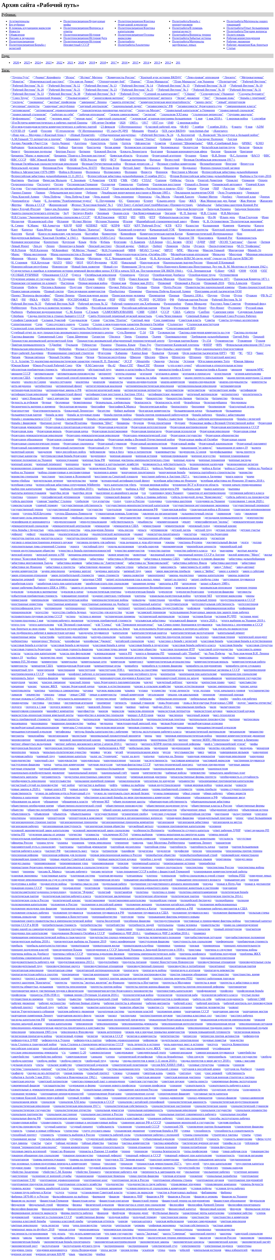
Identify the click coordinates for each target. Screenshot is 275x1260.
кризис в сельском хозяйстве (153, 686)
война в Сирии (234, 468)
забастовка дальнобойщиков (247, 558)
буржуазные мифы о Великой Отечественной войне (142, 439)
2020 (81, 62)
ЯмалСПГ (143, 365)
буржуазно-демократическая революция (36, 435)
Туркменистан (224, 340)
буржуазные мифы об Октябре (198, 439)
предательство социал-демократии (112, 937)
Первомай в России (187, 283)
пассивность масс (76, 850)
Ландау (252, 242)
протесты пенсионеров (72, 986)
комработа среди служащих (243, 665)
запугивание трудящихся (239, 579)
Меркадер (219, 254)
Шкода (163, 357)
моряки (95, 752)
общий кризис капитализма (120, 809)
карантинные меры (23, 637)
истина (70, 616)
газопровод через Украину (167, 492)
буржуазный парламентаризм (30, 447)
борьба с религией (249, 418)
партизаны (67, 846)
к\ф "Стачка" (104, 624)
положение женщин (139, 904)
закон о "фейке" (205, 571)
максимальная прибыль (191, 706)
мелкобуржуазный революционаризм (35, 727)
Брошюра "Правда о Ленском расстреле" (80, 155)
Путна (238, 295)
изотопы (140, 595)
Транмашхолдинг (176, 336)
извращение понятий (75, 595)
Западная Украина (219, 209)
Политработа (126, 41)
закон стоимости (108, 575)
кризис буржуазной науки (78, 686)
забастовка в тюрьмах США (162, 558)
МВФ (132, 250)
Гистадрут (43, 184)
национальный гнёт (114, 772)
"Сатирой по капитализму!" (162, 93)
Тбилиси (114, 336)
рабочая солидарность (230, 999)
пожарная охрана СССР (26, 887)
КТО (179, 225)
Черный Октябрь (60, 357)
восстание (48, 476)
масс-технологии (224, 715)
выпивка (234, 488)
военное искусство (204, 455)
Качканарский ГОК (162, 229)
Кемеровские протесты (193, 229)
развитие (77, 1007)
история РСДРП (226, 616)
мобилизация (86, 748)
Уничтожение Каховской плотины (177, 344)
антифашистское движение (166, 394)
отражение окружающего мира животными (187, 838)
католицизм (143, 637)
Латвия (265, 242)
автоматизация (44, 373)
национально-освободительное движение (38, 772)
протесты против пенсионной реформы (199, 986)
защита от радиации (84, 587)
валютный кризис (22, 451)
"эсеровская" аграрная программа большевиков (161, 118)
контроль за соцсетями (143, 669)
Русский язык (254, 307)
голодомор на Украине (210, 501)
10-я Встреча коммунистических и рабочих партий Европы (49, 122)
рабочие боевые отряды (85, 1003)
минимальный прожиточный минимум (116, 735)
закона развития (133, 575)
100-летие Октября (103, 122)
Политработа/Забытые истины (191, 38)
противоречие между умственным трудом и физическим (47, 990)
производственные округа (63, 966)
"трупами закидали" (240, 114)
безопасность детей (167, 402)
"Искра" (70, 77)
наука (47, 764)
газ (144, 492)
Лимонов (172, 246)
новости (241, 785)
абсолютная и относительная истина (219, 365)
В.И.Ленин (219, 155)
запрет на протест (175, 579)
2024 (38, 62)
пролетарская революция (27, 970)
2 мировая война (188, 122)
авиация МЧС (255, 369)
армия (77, 398)
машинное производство (67, 723)
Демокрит (252, 192)
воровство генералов (24, 476)
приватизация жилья (106, 945)
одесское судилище (164, 813)
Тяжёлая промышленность (28, 344)
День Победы (52, 196)
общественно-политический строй (80, 805)
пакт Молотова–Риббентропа (166, 842)
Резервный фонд (255, 303)
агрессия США (20, 377)
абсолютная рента (73, 369)
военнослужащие (67, 460)
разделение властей (140, 1011)
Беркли (258, 147)
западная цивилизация (64, 579)
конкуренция (45, 669)
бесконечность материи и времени (33, 406)
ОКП (232, 270)
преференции (224, 941)
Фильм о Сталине (87, 348)
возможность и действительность (164, 464)
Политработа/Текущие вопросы (247, 31)
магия (118, 706)
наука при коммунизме (69, 764)
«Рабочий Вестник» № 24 (156, 135)
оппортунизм (56, 818)
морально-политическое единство (64, 752)
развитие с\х (156, 1007)
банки (138, 398)
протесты (61, 982)
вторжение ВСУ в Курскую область (196, 484)
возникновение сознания (27, 468)
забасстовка (78, 558)
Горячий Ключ (255, 184)
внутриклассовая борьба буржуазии (64, 455)
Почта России (172, 287)
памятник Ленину (200, 842)
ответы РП (18, 834)
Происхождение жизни (93, 295)
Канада (259, 225)
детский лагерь (181, 530)
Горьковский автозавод (227, 184)
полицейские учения (163, 900)
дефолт (31, 534)
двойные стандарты (84, 517)
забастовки (249, 562)
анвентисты (259, 381)
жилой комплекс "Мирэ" (244, 554)
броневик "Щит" (102, 423)
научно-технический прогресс (174, 764)
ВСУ (113, 159)
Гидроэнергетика (22, 184)
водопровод (98, 455)
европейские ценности (201, 546)
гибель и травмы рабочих (151, 497)
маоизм (103, 711)
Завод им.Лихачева (57, 209)
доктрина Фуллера (190, 542)
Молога (32, 258)
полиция (243, 900)
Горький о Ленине (196, 184)
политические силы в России (30, 900)
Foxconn (46, 130)
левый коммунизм (132, 694)
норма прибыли (206, 789)
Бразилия (230, 151)
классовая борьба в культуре (29, 645)
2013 (157, 62)
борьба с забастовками (230, 414)
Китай (30, 233)
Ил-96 (212, 217)
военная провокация (174, 455)
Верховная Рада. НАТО (82, 167)
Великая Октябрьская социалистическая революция (44, 163)
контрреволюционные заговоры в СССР (214, 669)
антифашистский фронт (67, 394)
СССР (165, 311)
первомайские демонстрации (240, 855)
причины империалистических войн (152, 953)
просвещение (70, 974)
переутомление (142, 867)
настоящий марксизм (216, 760)
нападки (149, 756)
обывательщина (81, 813)
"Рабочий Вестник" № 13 (100, 85)
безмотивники (83, 402)
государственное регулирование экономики (201, 505)
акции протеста (171, 377)
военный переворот (49, 464)
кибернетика (19, 641)
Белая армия (112, 147)
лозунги (16, 706)
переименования (103, 863)
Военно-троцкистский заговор (220, 167)
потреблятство (115, 925)
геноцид (32, 497)
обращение (51, 801)
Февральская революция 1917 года (248, 344)
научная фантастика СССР (134, 764)
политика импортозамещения (198, 892)
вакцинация (169, 447)
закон (148, 571)
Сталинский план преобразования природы (39, 328)
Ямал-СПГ (126, 365)
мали (213, 706)
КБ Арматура (51, 225)
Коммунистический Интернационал (210, 233)
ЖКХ (192, 200)
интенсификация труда (26, 608)
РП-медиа (99, 299)
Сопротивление (21, 324)
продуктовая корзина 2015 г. (76, 962)
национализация (138, 768)
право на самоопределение (241, 925)
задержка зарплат (80, 571)
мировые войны (115, 739)
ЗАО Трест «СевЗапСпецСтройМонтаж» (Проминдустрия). (155, 204)
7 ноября (198, 126)
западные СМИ (92, 579)
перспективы (194, 867)
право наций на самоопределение (32, 929)
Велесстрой (172, 159)
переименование (45, 863)
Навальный (129, 262)
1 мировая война (237, 118)
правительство (210, 925)
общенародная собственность (168, 801)
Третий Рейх (241, 336)
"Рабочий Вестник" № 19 (246, 85)
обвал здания (191, 793)
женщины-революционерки (86, 554)
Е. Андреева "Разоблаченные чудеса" (68, 200)
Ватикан (155, 159)
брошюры (123, 423)
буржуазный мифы (183, 443)
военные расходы (240, 460)
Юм (78, 365)
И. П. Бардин (188, 213)
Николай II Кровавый (220, 262)
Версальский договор (25, 167)
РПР (112, 299)
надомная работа (22, 756)
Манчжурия (236, 250)
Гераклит (232, 180)
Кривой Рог (225, 237)
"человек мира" (61, 118)
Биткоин (85, 151)
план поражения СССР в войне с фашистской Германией (153, 871)
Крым (82, 242)
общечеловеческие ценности (80, 809)
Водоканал (190, 167)
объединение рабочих (224, 809)
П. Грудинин (67, 279)
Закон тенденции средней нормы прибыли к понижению (135, 209)
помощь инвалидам (23, 916)
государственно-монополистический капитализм (137, 505)
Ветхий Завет (131, 167)
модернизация (181, 748)
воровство (246, 472)
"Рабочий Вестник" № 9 (99, 93)
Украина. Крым (125, 344)
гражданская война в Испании (210, 509)
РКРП (46, 299)
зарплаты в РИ (168, 583)
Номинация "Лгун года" (137, 266)
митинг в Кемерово (246, 739)
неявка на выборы (133, 785)
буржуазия (265, 423)
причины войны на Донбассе (30, 953)
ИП (133, 217)
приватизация (80, 945)
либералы (145, 698)
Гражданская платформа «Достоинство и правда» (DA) (148, 188)
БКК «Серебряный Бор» (222, 143)
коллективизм (102, 657)
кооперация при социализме (239, 674)
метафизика (63, 731)
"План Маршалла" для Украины (193, 81)
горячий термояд (47, 505)
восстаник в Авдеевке (208, 476)
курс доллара (202, 690)
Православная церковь (25, 291)
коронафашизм (212, 678)
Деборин (91, 192)
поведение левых (260, 875)
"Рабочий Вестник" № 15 (173, 85)
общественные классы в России (212, 805)
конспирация (66, 669)
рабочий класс (183, 1003)
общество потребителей (43, 809)
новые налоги (79, 789)
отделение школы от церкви (47, 834)
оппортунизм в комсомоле (86, 818)
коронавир (69, 678)
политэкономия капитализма (127, 900)
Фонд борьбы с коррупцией (173, 348)
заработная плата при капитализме (59, 583)
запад (42, 579)
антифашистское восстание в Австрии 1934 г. (115, 394)
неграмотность (51, 776)
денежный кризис (225, 525)
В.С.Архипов (239, 155)
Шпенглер (178, 357)
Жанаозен (266, 200)
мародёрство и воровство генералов (101, 715)
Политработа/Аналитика (133, 44)
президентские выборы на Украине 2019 (80, 941)
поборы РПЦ (237, 875)
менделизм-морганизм (110, 727)
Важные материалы (133, 159)
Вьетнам (33, 180)
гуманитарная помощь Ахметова (117, 513)
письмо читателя (102, 871)
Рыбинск (17, 311)
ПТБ (122, 279)
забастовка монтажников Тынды (32, 562)
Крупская (68, 242)
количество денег (52, 657)
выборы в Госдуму (110, 488)
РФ (172, 299)
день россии (126, 530)
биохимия (198, 406)
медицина (106, 723)
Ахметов (160, 143)
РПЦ (122, 299)
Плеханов (17, 287)
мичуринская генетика (59, 748)
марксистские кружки (208, 711)
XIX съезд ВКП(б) (173, 130)
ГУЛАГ (147, 180)
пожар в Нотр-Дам (229, 883)
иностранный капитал (147, 604)
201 (178, 62)
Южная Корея (20, 365)
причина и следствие (218, 949)
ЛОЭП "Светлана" (231, 242)
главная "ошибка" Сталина (54, 501)
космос (33, 682)
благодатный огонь (242, 406)
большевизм (214, 410)
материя (234, 719)
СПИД (153, 311)
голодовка (155, 501)
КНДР (68, 225)
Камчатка (244, 225)
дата (238, 513)
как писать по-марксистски (230, 628)
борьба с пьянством (170, 418)
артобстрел (92, 398)
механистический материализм (205, 731)
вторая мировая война (154, 484)
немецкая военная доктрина (149, 776)
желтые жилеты (247, 550)
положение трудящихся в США (148, 912)
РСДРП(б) (159, 299)
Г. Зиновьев (78, 180)
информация (247, 608)
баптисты (202, 398)
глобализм (82, 501)
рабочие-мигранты (158, 1003)
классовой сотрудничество (216, 649)
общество (17, 809)
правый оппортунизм (228, 929)
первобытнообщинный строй (198, 855)
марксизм (118, 711)
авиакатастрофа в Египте (175, 369)
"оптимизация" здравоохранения (56, 110)
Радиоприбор (172, 303)
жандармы (226, 550)
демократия (102, 525)
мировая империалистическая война (188, 735)
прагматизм (253, 929)
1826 (123, 122)
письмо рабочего (76, 871)
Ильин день (227, 217)
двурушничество (130, 517)
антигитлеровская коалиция (104, 386)
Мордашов (64, 258)
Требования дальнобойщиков (210, 336)
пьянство (75, 999)
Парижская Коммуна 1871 (213, 279)
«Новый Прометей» (82, 135)
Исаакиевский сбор (40, 221)
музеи (107, 752)
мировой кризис (45, 739)
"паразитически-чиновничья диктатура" (107, 110)
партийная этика (155, 846)
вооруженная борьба (172, 472)
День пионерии (124, 196)
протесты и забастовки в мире (239, 982)
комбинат (228, 657)
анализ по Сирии (35, 381)
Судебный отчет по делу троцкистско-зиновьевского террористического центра (62, 332)
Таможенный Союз (50, 336)
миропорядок (138, 739)
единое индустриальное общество (33, 550)
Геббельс (176, 180)
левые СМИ (77, 694)
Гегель (190, 180)
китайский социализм (130, 641)
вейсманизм (97, 451)
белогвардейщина (215, 402)
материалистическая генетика (166, 719)
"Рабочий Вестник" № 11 (27, 85)
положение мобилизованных (218, 904)
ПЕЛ (102, 279)
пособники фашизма (137, 920)
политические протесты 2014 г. (223, 896)
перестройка (121, 867)
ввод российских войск (71, 451)
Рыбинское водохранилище (44, 311)
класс (151, 641)
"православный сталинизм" (29, 114)
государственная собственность (82, 505)
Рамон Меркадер (196, 303)
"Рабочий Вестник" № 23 (100, 89)
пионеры (28, 871)
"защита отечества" (123, 102)
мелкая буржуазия (172, 723)
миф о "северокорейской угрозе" (225, 743)
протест (16, 978)
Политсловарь (236, 34)
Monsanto (138, 130)
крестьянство (248, 682)
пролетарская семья (60, 970)
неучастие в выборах (92, 785)
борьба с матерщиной (69, 418)
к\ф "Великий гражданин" (75, 624)
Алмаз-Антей (183, 139)
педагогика (146, 850)
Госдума (16, 188)
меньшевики (185, 727)
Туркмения (245, 340)
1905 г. (134, 122)
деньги (142, 530)
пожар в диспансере (258, 883)
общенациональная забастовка (210, 801)
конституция (87, 669)
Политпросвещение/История (81, 34)
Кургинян (120, 242)
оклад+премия (242, 813)
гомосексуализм (21, 505)
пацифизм (128, 850)
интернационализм (102, 608)
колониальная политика (166, 657)
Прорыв (174, 295)
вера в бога (116, 451)
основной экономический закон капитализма (40, 830)
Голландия (108, 184)
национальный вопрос (83, 772)
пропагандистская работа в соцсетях (34, 974)
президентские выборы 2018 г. (30, 941)
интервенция (53, 608)
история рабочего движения (65, 620)
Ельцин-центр (166, 200)
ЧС (241, 353)
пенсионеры (214, 850)
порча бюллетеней (108, 920)
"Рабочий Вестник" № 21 (64, 89)
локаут (80, 706)
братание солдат (50, 423)
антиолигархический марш (103, 390)
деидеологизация (65, 521)
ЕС (121, 200)
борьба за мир (54, 414)
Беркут (15, 151)
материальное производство (207, 719)
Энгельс (174, 361)
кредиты (192, 682)
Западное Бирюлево (247, 209)
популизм (127, 916)
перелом (123, 863)
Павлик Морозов (164, 279)
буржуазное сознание (60, 439)
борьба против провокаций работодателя (162, 414)
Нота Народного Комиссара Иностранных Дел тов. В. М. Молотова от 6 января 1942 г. (212, 266)
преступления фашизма (154, 941)
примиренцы (211, 945)
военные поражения (212, 460)
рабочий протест (22, 1007)
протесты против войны (106, 986)
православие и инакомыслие (155, 929)
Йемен (195, 221)
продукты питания (134, 962)
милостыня (79, 735)
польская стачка (259, 912)
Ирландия (17, 221)
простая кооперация (96, 974)
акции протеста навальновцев (204, 377)
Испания (62, 221)
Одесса (76, 274)
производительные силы (255, 962)
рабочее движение (23, 1003)
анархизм (99, 381)
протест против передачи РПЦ (172, 978)
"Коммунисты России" (121, 77)
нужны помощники (166, 793)
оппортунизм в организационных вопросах (135, 818)
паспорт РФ (53, 850)
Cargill (33, 130)
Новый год (111, 266)
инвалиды (138, 599)
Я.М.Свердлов (94, 365)
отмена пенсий (218, 834)
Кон (239, 233)
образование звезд (233, 797)
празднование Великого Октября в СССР (78, 933)
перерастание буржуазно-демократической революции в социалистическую (60, 867)
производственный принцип (145, 966)
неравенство (187, 781)
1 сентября (258, 118)
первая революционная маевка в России (116, 855)
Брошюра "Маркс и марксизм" (30, 155)
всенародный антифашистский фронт (126, 480)
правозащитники (101, 929)
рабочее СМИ (256, 999)
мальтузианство (230, 706)
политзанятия (123, 892)
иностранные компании (62, 604)
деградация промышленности (224, 517)
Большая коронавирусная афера (187, 151)
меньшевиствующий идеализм (216, 727)
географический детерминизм (61, 497)
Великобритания (210, 163)
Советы (210, 320)
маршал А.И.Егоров (140, 715)
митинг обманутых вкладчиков (31, 743)
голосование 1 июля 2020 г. (246, 501)
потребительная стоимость (59, 925)
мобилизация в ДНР (112, 748)
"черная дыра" (84, 118)
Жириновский (58, 204)
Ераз (182, 200)
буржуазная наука (77, 431)
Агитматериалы (19, 21)
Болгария (157, 151)
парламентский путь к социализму (33, 846)
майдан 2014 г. (162, 706)
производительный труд (26, 966)
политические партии (185, 896)
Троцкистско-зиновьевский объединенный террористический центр (120, 340)
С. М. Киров (74, 311)
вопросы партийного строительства (212, 472)
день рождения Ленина (99, 530)
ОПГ (264, 270)
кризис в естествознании (114, 686)
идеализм (17, 591)
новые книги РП (55, 789)
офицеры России (22, 842)
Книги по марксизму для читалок (59, 233)
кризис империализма (222, 686)
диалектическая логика (73, 534)
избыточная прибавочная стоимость (34, 595)
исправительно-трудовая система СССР (36, 616)
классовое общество (144, 649)
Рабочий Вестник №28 (59, 303)
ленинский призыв (231, 694)
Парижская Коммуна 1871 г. (252, 279)
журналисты (59, 558)
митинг (183, 739)
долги (245, 542)
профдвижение (206, 990)
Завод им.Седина (84, 209)
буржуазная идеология (113, 427)
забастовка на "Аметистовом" (105, 562)
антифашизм (248, 390)
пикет (15, 871)
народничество (21, 760)
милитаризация (58, 735)
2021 (70, 62)
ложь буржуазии (168, 702)
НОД (80, 262)
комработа (131, 665)
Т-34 (143, 332)
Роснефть (82, 307)
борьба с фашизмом (23, 423)
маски (161, 715)
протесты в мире (205, 982)
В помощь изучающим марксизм (30, 28)
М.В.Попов (18, 250)
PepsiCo (153, 130)
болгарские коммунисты (154, 410)
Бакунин (77, 147)
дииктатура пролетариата (163, 534)
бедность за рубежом (24, 402)
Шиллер (150, 357)
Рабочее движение (238, 41)
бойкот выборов (124, 410)
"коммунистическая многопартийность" (165, 102)
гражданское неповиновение (252, 509)
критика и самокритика (64, 690)
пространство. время (246, 974)
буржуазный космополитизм (149, 443)
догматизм (218, 538)
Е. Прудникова (105, 200)
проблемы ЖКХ (250, 953)
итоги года (18, 624)
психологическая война (138, 994)
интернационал (75, 608)
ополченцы (18, 818)
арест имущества (58, 398)
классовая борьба (212, 641)
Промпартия (157, 295)
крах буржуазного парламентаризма (117, 682)
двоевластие (59, 517)
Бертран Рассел (65, 151)
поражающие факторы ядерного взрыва (174, 916)
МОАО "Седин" (150, 250)
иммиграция (19, 599)
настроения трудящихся (249, 760)
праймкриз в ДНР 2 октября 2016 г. (167, 933)
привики (180, 945)
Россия (165, 307)
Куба (93, 242)
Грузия (204, 188)
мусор (167, 752)
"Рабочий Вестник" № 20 (27, 89)
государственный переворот (251, 505)
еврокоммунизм (173, 546)
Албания (165, 139)
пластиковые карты (54, 875)
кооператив (168, 674)
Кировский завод (253, 229)
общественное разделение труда (167, 805)
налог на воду (131, 756)
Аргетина (80, 143)
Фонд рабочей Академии (27, 353)
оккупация (222, 813)
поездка (208, 883)
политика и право (163, 892)
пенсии (197, 850)
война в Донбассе (164, 468)
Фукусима (104, 353)
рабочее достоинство (52, 1003)
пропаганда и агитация (185, 970)
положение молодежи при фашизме (34, 908)
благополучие (20, 410)
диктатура (190, 534)
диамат (138, 534)
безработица (192, 402)
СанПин (204, 311)
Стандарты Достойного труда (90, 328)
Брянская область (121, 155)
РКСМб (59, 299)
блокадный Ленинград (79, 410)
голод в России (135, 501)
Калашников (211, 225)
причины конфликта (193, 953)
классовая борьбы (231, 645)
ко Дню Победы (215, 653)
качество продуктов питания (173, 637)
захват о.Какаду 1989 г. (215, 583)
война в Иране (189, 468)
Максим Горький (213, 250)
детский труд (203, 530)
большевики (234, 410)
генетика (17, 497)
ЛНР (212, 242)
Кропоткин (51, 242)
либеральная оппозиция (171, 698)
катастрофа (47, 637)
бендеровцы (239, 402)
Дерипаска (145, 196)
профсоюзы (18, 994)
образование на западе (25, 801)
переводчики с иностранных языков (189, 859)
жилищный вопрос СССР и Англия (201, 554)
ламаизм (16, 694)
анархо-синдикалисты (233, 381)
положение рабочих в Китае (138, 908)
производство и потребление (186, 966)
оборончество (51, 797)
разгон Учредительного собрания (32, 1011)
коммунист (136, 661)
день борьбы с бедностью (27, 530)
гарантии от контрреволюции (207, 492)
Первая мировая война (92, 283)
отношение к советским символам (134, 838)
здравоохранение (112, 587)
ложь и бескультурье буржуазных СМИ (208, 702)
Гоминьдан (126, 184)
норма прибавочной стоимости (172, 789)
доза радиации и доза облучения (140, 542)
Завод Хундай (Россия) (26, 209)
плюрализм (168, 875)
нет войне (68, 785)
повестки (84, 879)
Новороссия (60, 266)
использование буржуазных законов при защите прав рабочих (209, 612)
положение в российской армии (102, 904)
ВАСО (256, 155)
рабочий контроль (208, 1003)
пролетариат (217, 966)
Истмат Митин (82, 221)
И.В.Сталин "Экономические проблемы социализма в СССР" (51, 217)
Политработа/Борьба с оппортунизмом (186, 23)
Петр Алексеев (237, 283)
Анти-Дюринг (61, 143)
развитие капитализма (101, 1007)
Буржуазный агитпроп (166, 155)
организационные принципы (79, 822)
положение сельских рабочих (30, 912)
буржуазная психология (181, 431)
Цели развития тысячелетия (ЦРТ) (205, 353)
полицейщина (224, 900)
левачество (33, 694)
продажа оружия (186, 957)
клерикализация (105, 653)
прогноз (99, 957)
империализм (40, 599)
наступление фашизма (25, 764)
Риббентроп (19, 307)
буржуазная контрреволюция (188, 427)
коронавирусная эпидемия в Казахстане (125, 678)
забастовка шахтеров (224, 562)
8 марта (237, 126)
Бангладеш (94, 147)
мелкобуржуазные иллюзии (205, 723)
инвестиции (157, 599)
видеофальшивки (221, 451)
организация (166, 822)
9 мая (249, 126)
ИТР (152, 217)
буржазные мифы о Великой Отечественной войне (222, 423)
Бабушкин (17, 147)
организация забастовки (193, 822)
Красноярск (205, 237)
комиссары (246, 657)
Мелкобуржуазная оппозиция (189, 254)
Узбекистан (89, 344)
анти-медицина (21, 386)
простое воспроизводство (149, 974)
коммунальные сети (94, 661)
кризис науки (248, 686)
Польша (142, 287)
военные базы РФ (93, 460)
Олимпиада (127, 274)
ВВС (267, 155)
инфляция (193, 608)
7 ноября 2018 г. (218, 126)
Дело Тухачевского (230, 192)
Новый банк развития (86, 266)
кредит (148, 682)
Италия (127, 221)
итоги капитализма (41, 624)
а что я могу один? (180, 365)
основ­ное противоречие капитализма (181, 826)
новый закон (140, 789)
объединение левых (193, 809)
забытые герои (147, 567)
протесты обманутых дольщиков (32, 986)
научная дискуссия (100, 764)
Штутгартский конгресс (220, 357)
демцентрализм (174, 525)
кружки (88, 690)
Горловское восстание (167, 184)
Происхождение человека (128, 295)
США (177, 311)
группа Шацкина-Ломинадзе (73, 513)
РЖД (14, 299)
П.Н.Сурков (86, 279)
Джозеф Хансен (184, 196)
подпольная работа (115, 883)
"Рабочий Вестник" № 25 (137, 89)
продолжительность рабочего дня (32, 962)
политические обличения (151, 896)
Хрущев (173, 353)
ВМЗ (63, 159)
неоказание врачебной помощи (95, 781)
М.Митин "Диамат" (85, 250)
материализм (92, 719)
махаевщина (19, 723)
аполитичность (252, 394)
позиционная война (116, 887)
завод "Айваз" (223, 567)
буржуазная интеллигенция (148, 427)
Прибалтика (117, 291)
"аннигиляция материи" (108, 97)
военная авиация (121, 455)
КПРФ (115, 225)
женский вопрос (21, 554)
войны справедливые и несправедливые (64, 472)
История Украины (107, 221)
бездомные (62, 402)
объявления (41, 813)
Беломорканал (170, 147)
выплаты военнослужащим (28, 492)
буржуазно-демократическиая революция (93, 435)
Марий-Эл (254, 250)
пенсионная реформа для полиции (64, 855)
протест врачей (60, 978)
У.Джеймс (55, 344)
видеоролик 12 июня (193, 451)
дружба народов (148, 546)
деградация (152, 517)
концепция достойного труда (138, 674)
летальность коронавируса (74, 698)
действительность (122, 521)
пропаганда (131, 970)
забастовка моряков (69, 562)
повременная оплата (107, 879)
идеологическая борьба (140, 591)
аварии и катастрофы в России (135, 369)
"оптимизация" (21, 110)
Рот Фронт (199, 307)
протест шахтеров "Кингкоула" (31, 982)
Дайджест (245, 188)
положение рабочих (103, 908)
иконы (250, 595)
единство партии (159, 550)
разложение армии (169, 1011)
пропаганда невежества (219, 970)
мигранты (17, 735)
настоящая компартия (185, 760)
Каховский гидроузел (132, 229)
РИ (24, 299)
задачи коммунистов (24, 571)
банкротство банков (179, 398)
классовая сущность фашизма (74, 649)
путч (50, 999)
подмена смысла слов (84, 883)
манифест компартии (60, 711)
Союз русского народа (61, 324)
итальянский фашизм (183, 620)
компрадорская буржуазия (73, 665)
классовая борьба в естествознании (249, 641)
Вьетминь (17, 180)
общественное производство (124, 805)
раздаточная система (111, 1011)
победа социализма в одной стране (202, 875)
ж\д (214, 550)
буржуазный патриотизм (68, 447)
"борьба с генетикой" (252, 97)
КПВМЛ (91, 225)
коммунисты (19, 665)
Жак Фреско (248, 200)
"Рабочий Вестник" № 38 (64, 93)
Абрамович (73, 139)
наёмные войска (176, 772)
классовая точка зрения (112, 649)
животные (139, 554)
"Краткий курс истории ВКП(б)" (161, 77)
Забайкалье (204, 204)
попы (141, 916)
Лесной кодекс (125, 246)
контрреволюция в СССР (27, 674)
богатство (104, 410)
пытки (61, 999)
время (93, 480)
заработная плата (22, 583)
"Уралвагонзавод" (77, 97)
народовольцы (90, 760)
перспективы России (220, 867)
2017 (114, 62)
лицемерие (104, 702)
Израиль (198, 217)
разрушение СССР (197, 1011)
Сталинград (175, 324)
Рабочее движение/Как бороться (247, 44)
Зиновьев (103, 213)
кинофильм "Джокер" (98, 641)
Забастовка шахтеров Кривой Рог (237, 204)
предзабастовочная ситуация (203, 937)
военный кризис (21, 464)
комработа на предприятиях (204, 665)
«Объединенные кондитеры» (117, 135)
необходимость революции (28, 781)
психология (165, 994)
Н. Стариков (19, 262)
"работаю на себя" (62, 114)
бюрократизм (149, 447)
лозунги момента (61, 706)
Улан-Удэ (145, 344)
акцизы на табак (146, 377)
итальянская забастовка (151, 620)
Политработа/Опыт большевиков (248, 28)
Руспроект (235, 307)
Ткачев (156, 336)
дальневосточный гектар (197, 513)
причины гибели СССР (68, 953)
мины (148, 735)
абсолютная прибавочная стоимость (34, 369)
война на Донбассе (260, 468)
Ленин (50, 246)
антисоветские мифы (222, 390)
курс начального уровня (229, 690)
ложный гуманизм (142, 702)
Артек (114, 143)
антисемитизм (174, 390)
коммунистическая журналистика (168, 661)
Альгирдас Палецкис (209, 139)
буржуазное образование (27, 439)
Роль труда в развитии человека (51, 307)
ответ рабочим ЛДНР (227, 830)
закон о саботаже (253, 571)
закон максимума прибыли (173, 571)
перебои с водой (151, 859)
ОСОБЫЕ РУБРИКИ (25, 274)
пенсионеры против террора (244, 850)
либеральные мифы (202, 698)
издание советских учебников (112, 595)
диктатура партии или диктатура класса (36, 538)
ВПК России (89, 159)
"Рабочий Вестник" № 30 (208, 89)
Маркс (15, 254)
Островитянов (229, 274)
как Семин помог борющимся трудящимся (185, 624)
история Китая (202, 616)
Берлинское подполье (38, 151)
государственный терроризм (65, 509)
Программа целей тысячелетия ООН (218, 291)
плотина (152, 875)
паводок (138, 842)
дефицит (16, 534)
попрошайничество (104, 916)
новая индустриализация (165, 785)
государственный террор (27, 509)
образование (183, 797)
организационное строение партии (33, 822)
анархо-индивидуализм (142, 381)
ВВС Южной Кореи (43, 159)
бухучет (118, 447)
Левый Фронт (20, 246)
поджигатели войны (54, 883)
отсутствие (244, 838)
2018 (103, 62)
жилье (268, 554)
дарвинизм (224, 513)
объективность (20, 813)
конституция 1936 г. (112, 669)
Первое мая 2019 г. (142, 283)
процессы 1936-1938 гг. (45, 994)
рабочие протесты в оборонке (123, 1003)
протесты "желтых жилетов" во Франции (97, 982)
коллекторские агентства (131, 657)
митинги (131, 743)
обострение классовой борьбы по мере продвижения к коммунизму (127, 797)
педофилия (182, 850)
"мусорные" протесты (25, 106)
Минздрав (235, 254)
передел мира (244, 859)
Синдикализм (78, 320)
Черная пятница (35, 357)
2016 (125, 62)
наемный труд (46, 756)
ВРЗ (103, 159)
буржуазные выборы (91, 439)
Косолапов (126, 237)
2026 (16, 62)
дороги (74, 546)
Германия (248, 180)
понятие (45, 916)
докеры (170, 542)
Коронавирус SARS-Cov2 (98, 237)
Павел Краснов (139, 279)
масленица (176, 715)
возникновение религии (242, 464)
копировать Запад (22, 678)
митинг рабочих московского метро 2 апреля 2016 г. (89, 743)
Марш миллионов (35, 254)
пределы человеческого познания (159, 937)
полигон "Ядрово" (82, 892)
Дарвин (40, 192)
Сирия (95, 320)
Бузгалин (142, 155)
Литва (186, 246)
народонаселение (115, 760)
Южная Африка (244, 361)
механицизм (237, 731)
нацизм (74, 768)
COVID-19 (18, 130)
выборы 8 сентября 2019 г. (77, 488)
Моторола (94, 258)
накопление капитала (72, 756)
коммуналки (69, 661)
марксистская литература (174, 711)
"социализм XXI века (174, 114)
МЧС (180, 250)
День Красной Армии (25, 196)
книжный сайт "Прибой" (184, 653)
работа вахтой (131, 999)
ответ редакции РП (257, 830)
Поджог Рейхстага (121, 287)
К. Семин (17, 225)
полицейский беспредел (196, 900)
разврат (234, 1007)
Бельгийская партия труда (218, 147)
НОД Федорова (97, 262)
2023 (49, 62)
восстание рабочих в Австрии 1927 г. (166, 476)
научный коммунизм (52, 768)
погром (254, 879)
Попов (155, 287)
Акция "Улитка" (145, 139)
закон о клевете (229, 571)
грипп (15, 513)
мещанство (256, 731)
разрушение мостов (255, 1011)
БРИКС (247, 143)
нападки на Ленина (171, 756)
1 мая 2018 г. (214, 118)
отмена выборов (142, 834)
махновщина (39, 723)
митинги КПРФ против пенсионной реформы (171, 743)
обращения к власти (75, 801)
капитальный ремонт (231, 632)
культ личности (180, 690)
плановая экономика (24, 875)
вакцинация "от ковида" (197, 447)
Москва (79, 258)
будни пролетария (159, 423)
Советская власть (190, 320)
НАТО (58, 262)
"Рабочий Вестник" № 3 (172, 89)
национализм (195, 768)
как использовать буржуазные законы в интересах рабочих (171, 628)
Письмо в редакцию (22, 38)
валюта (256, 447)
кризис (32, 686)
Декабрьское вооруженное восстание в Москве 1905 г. (136, 192)
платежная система (83, 875)
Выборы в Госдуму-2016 (255, 176)
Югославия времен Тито (214, 361)
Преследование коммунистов (86, 291)
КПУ (127, 225)
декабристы (145, 521)
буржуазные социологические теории (35, 443)
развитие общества (132, 1007)
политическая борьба (234, 892)
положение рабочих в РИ (177, 908)
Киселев (16, 233)
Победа (32, 287)
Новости (14, 31)
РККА (34, 299)
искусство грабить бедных (69, 612)
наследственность (156, 760)
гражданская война (174, 509)
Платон (256, 283)
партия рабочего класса (26, 850)
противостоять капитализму (175, 990)
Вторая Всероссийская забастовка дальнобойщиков (203, 176)
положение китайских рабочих (176, 904)
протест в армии (35, 978)
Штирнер (195, 357)
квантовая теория (224, 637)
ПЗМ (112, 279)
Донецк (265, 196)
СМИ (141, 311)
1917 (145, 122)
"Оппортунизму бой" (112, 81)
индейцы (175, 599)
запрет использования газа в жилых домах (133, 579)
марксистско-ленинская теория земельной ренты (42, 715)
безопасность (143, 402)
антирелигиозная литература (142, 390)
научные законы (239, 764)
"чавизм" (41, 118)
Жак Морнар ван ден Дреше (218, 200)
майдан (144, 706)
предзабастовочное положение (245, 937)
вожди (87, 464)
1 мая (199, 118)
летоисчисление (106, 698)
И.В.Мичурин (230, 213)
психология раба (187, 994)
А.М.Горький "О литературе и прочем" (36, 139)
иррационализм (21, 612)
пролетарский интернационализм (98, 970)
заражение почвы (144, 583)
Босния (215, 151)
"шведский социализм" (112, 118)
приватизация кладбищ (138, 945)
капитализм (120, 632)
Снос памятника (164, 320)
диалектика (47, 534)
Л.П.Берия (156, 242)
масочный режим (198, 715)
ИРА (142, 217)
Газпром (161, 180)
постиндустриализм (167, 920)
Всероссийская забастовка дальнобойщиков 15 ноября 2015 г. (127, 176)
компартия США (42, 665)
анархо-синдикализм (202, 381)
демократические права (248, 521)
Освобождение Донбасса (169, 274)
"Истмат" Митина (90, 77)
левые (62, 694)
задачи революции (53, 571)
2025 (27, 62)
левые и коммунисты (103, 694)
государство (95, 509)
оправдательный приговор (215, 818)
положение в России (64, 904)
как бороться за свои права (28, 628)
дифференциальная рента (191, 538)
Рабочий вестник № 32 (93, 303)
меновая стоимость (141, 727)
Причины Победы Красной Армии (168, 291)
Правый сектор (54, 291)
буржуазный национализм (216, 443)
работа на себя (202, 999)
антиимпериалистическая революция (150, 386)
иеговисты (244, 591)
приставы (195, 949)
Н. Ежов (141, 258)
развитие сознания (180, 1007)
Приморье (135, 291)
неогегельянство (60, 781)
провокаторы (62, 957)
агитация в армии (167, 373)
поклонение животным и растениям (195, 887)
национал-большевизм (109, 768)
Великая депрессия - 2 (139, 163)
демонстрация (152, 525)
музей (119, 752)
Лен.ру (37, 246)
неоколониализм (129, 781)
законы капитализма (211, 575)
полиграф (104, 892)
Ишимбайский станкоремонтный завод (162, 221)
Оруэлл (144, 274)
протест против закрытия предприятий (124, 978)
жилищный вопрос (162, 554)
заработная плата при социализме (107, 583)
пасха (94, 850)
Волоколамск (112, 172)
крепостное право (213, 682)
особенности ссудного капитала (188, 830)
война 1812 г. (140, 468)
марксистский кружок (241, 711)
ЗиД (66, 213)
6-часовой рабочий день (161, 126)
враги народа (234, 476)
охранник (78, 842)
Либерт (157, 246)
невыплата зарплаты (24, 776)
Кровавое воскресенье (25, 242)
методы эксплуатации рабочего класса (156, 731)
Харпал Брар (140, 353)
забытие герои (124, 567)
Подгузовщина (95, 287)
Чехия (78, 357)
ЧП (233, 353)
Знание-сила (121, 213)
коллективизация (78, 657)
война (124, 468)
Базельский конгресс (41, 147)
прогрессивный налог (157, 957)
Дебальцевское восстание (65, 192)
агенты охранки (126, 373)
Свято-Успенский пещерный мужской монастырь (120, 316)
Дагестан (229, 188)
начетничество (152, 772)
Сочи (39, 324)
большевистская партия (26, 414)
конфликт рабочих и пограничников (92, 674)
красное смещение (54, 682)
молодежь (246, 748)
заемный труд (132, 571)
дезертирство (255, 517)
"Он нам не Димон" (81, 81)
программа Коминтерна (124, 957)
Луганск (199, 246)
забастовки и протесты (60, 567)
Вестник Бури (110, 167)
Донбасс (227, 196)
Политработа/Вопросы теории (191, 34)
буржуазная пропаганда (147, 431)
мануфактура (86, 711)
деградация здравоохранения (182, 517)
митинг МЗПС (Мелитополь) (211, 739)
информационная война (219, 608)
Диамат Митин (208, 196)
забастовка (97, 558)
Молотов (47, 258)
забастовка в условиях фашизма (204, 558)
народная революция (232, 756)
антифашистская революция (29, 394)
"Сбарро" (190, 93)
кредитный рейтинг (170, 682)
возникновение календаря (206, 464)
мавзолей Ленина (99, 706)
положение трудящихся (68, 912)
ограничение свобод (135, 813)
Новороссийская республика (29, 266)
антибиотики (43, 386)
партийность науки (203, 846)
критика (40, 690)
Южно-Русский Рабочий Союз (52, 365)
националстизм (218, 768)
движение (251, 513)
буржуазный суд (98, 447)
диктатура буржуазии (214, 534)
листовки (54, 702)
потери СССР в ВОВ (24, 925)
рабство (63, 1007)
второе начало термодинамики (242, 484)
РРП (132, 299)
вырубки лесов (82, 492)
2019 (92, 62)
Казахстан (192, 225)
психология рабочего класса (220, 994)
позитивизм (92, 887)
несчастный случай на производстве (34, 785)
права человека (187, 925)
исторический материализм (157, 616)
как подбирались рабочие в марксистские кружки (43, 632)
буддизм (139, 423)
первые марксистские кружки (117, 859)
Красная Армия (147, 237)
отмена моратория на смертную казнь (181, 834)
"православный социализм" (237, 110)
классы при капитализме (40, 653)
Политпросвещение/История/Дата (85, 38)
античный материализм (202, 394)
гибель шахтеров (22, 501)
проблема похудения (223, 953)
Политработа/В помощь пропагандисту (187, 29)
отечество (75, 834)
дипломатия (109, 538)
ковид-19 (17, 657)
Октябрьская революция (100, 274)
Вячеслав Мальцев (55, 180)
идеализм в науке (72, 591)
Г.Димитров (97, 180)
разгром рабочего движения (76, 1011)
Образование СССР (55, 274)
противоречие (238, 986)
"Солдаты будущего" (251, 93)
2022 (59, 62)
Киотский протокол (225, 229)
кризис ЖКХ (49, 686)
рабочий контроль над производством (248, 1003)
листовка (38, 702)
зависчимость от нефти (195, 567)
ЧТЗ (249, 353)
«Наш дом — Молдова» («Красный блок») (38, 135)
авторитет (105, 373)
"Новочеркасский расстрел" (47, 81)
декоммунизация (167, 521)
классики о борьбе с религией (178, 641)
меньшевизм (165, 727)
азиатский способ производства (76, 377)
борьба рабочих (202, 414)
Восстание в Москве (185, 172)
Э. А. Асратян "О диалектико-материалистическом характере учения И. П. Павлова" (65, 361)
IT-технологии (65, 130)
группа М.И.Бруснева (37, 513)
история (184, 616)
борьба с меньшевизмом (102, 418)
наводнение (260, 752)
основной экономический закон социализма (101, 830)
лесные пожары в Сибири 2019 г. (32, 698)
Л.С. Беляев (174, 242)
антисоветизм (196, 390)
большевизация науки (188, 410)
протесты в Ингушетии (143, 982)
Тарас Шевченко (77, 336)
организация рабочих (25, 826)
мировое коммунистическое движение (240, 735)
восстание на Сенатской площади (116, 476)
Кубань (105, 242)
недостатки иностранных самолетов (88, 776)
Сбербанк (17, 316)
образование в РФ (206, 797)
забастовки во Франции (26, 567)
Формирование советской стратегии (71, 353)
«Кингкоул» (220, 130)
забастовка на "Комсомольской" (148, 562)
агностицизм (223, 373)
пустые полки (250, 994)
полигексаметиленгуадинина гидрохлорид (38, 892)
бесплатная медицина (73, 406)
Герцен (263, 180)
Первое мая (118, 283)
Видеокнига (152, 167)
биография (98, 406)
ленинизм (209, 694)
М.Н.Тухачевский (113, 250)
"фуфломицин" (21, 118)
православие (124, 929)
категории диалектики (72, 637)
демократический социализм (29, 525)
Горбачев (143, 184)
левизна (49, 694)
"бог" (207, 97)
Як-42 (111, 365)
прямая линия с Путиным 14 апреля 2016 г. (91, 994)
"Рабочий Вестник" (254, 81)
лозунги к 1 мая (36, 706)
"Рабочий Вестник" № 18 (210, 85)
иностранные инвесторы (27, 604)
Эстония (188, 361)
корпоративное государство (243, 678)
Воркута (146, 172)
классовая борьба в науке (109, 645)
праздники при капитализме (29, 933)
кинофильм (72, 641)
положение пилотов (74, 908)
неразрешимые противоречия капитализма (226, 781)
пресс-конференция (122, 941)
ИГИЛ (123, 217)
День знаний (102, 196)
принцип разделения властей (30, 949)
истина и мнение (90, 616)
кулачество (159, 690)
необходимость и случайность (239, 776)
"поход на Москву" (149, 110)
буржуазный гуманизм (112, 443)
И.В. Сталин (209, 213)
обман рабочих (213, 793)
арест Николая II (32, 398)
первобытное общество (161, 855)
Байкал (63, 147)
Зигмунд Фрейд (83, 213)
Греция (191, 188)
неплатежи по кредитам (159, 781)
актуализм (125, 377)
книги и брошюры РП (150, 653)
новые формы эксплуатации (110, 789)
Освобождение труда (202, 274)
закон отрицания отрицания (29, 575)
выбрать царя (191, 488)
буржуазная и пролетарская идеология (70, 427)
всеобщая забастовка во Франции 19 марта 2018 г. (233, 480)
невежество (198, 772)
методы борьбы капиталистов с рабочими (101, 731)
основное (215, 826)
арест (14, 398)
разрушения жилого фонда (74, 1015)
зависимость (168, 567)
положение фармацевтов (229, 912)
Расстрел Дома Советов (226, 303)
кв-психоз (202, 637)
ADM (260, 126)
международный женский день (137, 723)
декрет (186, 521)
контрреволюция (254, 669)
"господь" (17, 102)
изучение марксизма (229, 595)
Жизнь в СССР (35, 204)
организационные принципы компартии (128, 822)
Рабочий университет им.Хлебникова (136, 303)
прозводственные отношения (216, 962)
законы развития (238, 575)
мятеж (212, 752)
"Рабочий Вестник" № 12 (64, 85)
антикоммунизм (231, 386)
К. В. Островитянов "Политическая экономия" (233, 221)
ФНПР (207, 344)
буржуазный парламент (252, 443)
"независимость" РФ (159, 106)
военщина (72, 464)
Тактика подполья (245, 332)
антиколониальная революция (197, 386)
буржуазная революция (215, 431)
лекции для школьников (183, 694)
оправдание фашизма (180, 818)
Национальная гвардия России (183, 262)
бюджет (132, 447)
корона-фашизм (48, 678)
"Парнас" (136, 81)
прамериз (200, 933)
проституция (121, 974)
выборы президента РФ (164, 488)
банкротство (154, 398)
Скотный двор (141, 320)
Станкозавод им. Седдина (129, 328)
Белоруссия (190, 147)
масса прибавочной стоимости (31, 719)
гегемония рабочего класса (247, 492)
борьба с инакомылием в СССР (31, 418)
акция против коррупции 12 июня (249, 377)
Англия (232, 139)
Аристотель (98, 143)
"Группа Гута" (20, 77)
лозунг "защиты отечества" (254, 702)
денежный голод (199, 525)
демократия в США (126, 525)
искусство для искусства (106, 612)
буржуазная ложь (22, 431)
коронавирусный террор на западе (177, 678)
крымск (130, 690)
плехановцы (135, 875)
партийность (178, 846)
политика (142, 892)
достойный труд (93, 546)
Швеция (135, 357)
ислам (130, 612)
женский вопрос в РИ (50, 554)
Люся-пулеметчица (221, 246)
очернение (122, 842)
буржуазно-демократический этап (145, 435)
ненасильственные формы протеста (193, 776)
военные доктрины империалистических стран (139, 460)
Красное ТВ (186, 237)
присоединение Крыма (67, 949)
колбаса (32, 657)
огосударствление (106, 813)
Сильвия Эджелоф (53, 320)
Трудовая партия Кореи (183, 340)
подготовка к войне (24, 883)
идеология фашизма (221, 591)
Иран (265, 217)
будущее (180, 423)
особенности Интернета (149, 830)
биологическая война (153, 406)
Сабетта (190, 311)
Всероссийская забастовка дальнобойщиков (230, 172)
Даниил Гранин (21, 192)
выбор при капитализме (26, 488)
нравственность (21, 793)
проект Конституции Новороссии (172, 962)
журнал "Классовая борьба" (29, 558)
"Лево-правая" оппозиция (202, 77)
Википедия (171, 167)
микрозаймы (36, 735)
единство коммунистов (130, 550)
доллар (257, 542)
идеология (165, 591)
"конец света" (204, 102)
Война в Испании (70, 172)
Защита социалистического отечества (35, 213)
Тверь (128, 336)
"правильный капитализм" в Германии (190, 110)
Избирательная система (174, 217)
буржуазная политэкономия (109, 431)
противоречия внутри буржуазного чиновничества (120, 990)
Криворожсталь (247, 237)
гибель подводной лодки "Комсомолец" (196, 497)
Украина (106, 344)
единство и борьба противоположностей (85, 550)
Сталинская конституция (203, 324)
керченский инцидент (253, 637)
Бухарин (190, 155)
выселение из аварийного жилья (117, 492)
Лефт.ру (143, 246)
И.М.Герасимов (104, 217)
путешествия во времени (27, 999)
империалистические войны (110, 599)
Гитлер (58, 184)
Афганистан (143, 143)
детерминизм (159, 530)
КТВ (169, 225)
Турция (260, 340)
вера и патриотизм (140, 451)
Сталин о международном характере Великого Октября (128, 324)
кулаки (143, 690)
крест (232, 682)
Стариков (156, 328)
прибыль (17, 945)
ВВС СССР (18, 159)
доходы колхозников (121, 546)
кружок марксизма (109, 690)
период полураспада (169, 867)
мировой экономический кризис (80, 739)
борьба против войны (118, 414)
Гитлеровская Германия (82, 184)
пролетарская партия (242, 966)
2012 (168, 62)
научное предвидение (211, 764)
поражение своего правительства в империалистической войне (51, 920)
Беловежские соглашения (141, 147)
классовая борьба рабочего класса (194, 645)
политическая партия (25, 896)
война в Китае (211, 468)
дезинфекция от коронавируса (30, 521)
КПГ (104, 225)
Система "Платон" (115, 320)
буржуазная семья (245, 431)
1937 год (157, 122)
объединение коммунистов (159, 809)
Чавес (260, 353)
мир (158, 735)
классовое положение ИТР (178, 649)
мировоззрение (21, 739)
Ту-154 (206, 340)
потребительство (91, 925)
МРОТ (168, 250)
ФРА (219, 344)
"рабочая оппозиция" (91, 114)
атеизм (107, 398)
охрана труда (45, 842)
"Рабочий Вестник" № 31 (245, 89)
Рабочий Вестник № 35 (26, 303)
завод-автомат (245, 567)
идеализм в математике (42, 591)
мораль (34, 752)
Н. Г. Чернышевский (118, 258)
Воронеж (162, 172)
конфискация (56, 674)
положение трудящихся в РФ (105, 912)
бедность (237, 398)
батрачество (219, 398)
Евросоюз (133, 200)
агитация (146, 373)
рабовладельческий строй (101, 999)
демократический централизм (71, 525)
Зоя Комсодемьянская (147, 213)
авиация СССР (20, 373)
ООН (253, 270)
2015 (135, 62)
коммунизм (118, 661)
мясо (201, 752)
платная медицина (111, 875)
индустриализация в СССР (238, 599)
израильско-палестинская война (170, 595)
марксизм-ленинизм (141, 711)
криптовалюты (20, 690)
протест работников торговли (216, 978)
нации (87, 768)
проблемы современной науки (30, 957)
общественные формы (250, 805)
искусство (42, 612)
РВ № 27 (266, 295)
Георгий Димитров (210, 180)
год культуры (101, 501)
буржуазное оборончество (222, 435)
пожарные (52, 887)
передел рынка (20, 863)
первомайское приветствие (28, 859)
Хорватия (158, 353)
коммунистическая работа (248, 661)
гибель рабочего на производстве (248, 497)
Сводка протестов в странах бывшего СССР (56, 316)
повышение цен (235, 879)
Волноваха (93, 172)
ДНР (216, 188)
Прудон (212, 295)
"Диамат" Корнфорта (47, 77)
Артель (126, 143)
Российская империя (105, 307)
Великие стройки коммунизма (176, 163)
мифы (254, 743)
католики (126, 637)
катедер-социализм (103, 637)
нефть (113, 785)
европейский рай (231, 546)
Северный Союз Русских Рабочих (234, 316)
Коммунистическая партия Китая (161, 233)
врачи (250, 476)
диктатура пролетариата (82, 538)
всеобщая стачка (21, 484)
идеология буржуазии (190, 591)
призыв (194, 945)
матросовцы (251, 719)
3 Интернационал (130, 126)
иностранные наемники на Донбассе (105, 604)
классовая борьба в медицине (70, 645)
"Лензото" (229, 77)
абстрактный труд (99, 369)
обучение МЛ (100, 801)
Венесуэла (247, 163)
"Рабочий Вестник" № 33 (27, 93)
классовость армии (249, 649)
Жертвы (16, 204)
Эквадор (159, 361)
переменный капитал (146, 863)
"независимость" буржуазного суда (199, 106)
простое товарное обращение (188, 974)
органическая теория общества (105, 826)
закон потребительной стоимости (72, 575)
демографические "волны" (212, 521)
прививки (164, 945)
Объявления (17, 34)
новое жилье (224, 785)
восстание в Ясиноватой (75, 476)
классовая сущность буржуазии (31, 649)
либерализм (127, 698)
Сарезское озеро (224, 311)
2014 (146, 62)
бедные (46, 402)
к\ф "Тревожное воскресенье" (135, 624)
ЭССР (128, 361)
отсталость (226, 838)
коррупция (18, 682)
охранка (63, 842)
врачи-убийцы (20, 480)
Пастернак (67, 283)
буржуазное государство (186, 435)
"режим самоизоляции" (124, 114)
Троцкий (258, 336)
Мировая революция (259, 254)
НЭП (114, 262)
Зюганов (170, 213)
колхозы (191, 657)
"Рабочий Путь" (129, 93)
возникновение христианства (66, 468)
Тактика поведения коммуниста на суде (204, 332)
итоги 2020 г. (209, 620)
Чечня (90, 357)
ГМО (135, 180)
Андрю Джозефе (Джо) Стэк (29, 143)
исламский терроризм (152, 612)
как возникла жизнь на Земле (111, 628)
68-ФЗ (184, 126)
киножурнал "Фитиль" (46, 641)
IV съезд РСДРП (117, 130)
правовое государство (72, 929)
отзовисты (92, 834)
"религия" (149, 114)
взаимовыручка (165, 451)
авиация (236, 369)
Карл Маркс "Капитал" (85, 229)
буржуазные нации (234, 439)
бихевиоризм (217, 406)
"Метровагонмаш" (252, 77)
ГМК (124, 180)
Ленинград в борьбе (71, 246)
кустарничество (259, 690)
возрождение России (102, 468)
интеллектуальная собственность (213, 604)
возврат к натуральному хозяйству (117, 464)
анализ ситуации (61, 381)
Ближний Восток (105, 151)
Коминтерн (109, 233)
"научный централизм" (93, 106)
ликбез (223, 698)
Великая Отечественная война (101, 163)
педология (163, 850)
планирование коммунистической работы (220, 871)
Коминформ (128, 233)
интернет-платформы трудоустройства (158, 608)
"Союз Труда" (20, 97)
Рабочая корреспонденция (243, 38)
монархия (263, 748)
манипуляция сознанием (27, 711)
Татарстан (98, 336)
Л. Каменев (138, 242)
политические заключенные (113, 896)
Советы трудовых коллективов (239, 320)
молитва (199, 748)
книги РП (125, 653)
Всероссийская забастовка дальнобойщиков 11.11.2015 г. (47, 176)
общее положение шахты (129, 801)
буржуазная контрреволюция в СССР (235, 427)
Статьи (231, 48)
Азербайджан (122, 139)
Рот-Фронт (217, 307)
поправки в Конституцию (71, 916)
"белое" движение (187, 97)
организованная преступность (62, 826)
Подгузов (76, 287)
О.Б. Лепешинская (199, 270)
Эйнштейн (143, 361)
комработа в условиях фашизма (162, 665)
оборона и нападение (25, 797)
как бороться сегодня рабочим (69, 628)
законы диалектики (181, 575)
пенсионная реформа (24, 855)
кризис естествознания (189, 686)
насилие (135, 760)
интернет (124, 608)
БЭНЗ (260, 143)
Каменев (228, 225)
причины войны (246, 949)
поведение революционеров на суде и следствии (42, 879)
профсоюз (226, 990)
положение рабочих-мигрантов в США (222, 908)
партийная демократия (92, 846)
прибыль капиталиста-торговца (47, 945)
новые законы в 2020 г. (26, 789)
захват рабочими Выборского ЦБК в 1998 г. (39, 587)
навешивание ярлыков (234, 752)
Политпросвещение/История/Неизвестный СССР (82, 43)
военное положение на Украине (31, 460)
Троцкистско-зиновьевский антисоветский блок (42, 340)
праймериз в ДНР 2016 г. (125, 933)
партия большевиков (245, 846)
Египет (148, 200)
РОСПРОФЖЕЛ (78, 299)
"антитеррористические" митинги (150, 97)
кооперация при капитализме (198, 674)
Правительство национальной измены (210, 287)
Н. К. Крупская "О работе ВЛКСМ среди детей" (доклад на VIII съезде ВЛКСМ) (201, 258)
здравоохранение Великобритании (149, 587)
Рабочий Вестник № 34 (227, 299)
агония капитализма (248, 373)
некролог (121, 776)
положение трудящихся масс (191, 912)
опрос (240, 818)
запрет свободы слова (205, 579)
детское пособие (226, 530)
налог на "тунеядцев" (104, 756)
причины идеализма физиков (105, 953)
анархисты (116, 381)
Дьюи (37, 200)
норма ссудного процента (237, 789)
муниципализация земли (143, 752)
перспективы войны (251, 867)
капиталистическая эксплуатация (192, 632)
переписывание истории (179, 863)
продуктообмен (108, 962)
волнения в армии (105, 472)
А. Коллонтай (186, 135)
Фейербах (65, 348)
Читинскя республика (112, 357)
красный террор (80, 682)
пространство (220, 974)
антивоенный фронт (69, 386)
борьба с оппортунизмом (138, 418)
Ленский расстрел (99, 246)
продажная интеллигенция (218, 957)
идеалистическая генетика (104, 591)
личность (121, 702)
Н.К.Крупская (40, 262)
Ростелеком (181, 307)
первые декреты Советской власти (72, 859)
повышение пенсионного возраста (199, 879)
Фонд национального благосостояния (219, 348)
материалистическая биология (123, 719)
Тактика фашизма (22, 336)
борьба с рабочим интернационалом (210, 418)
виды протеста (245, 451)
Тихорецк (142, 336)
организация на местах (227, 822)
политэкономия (95, 900)
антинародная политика (26, 390)
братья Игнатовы (76, 423)
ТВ (152, 332)
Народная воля (149, 262)
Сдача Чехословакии (169, 316)
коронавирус (88, 678)
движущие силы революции (29, 517)
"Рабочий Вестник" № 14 (137, 85)
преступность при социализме (192, 941)
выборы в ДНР (135, 488)
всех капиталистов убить (120, 484)
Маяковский (104, 254)
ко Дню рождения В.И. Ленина (249, 653)
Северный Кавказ (197, 316)
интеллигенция (248, 604)
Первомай (164, 283)
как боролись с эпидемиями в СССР (239, 624)
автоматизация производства (76, 373)
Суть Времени (126, 332)
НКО (69, 262)
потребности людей (141, 925)
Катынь (109, 229)
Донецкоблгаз (20, 200)
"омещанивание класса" (241, 106)
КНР (79, 225)
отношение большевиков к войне (86, 838)
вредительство (76, 480)
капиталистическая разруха (149, 632)
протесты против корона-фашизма (148, 986)
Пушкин (251, 295)
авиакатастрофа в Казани (211, 369)
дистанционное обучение (154, 538)
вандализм (45, 451)
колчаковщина (209, 657)
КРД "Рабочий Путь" (148, 225)
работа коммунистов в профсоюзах (166, 999)
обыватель (60, 813)
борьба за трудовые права (83, 414)
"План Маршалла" (157, 81)
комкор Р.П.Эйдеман (24, 661)
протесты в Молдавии (177, 982)
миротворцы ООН (163, 739)
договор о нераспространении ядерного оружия (42, 542)
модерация (161, 748)
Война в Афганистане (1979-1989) (33, 172)
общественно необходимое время (32, 805)
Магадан (193, 250)
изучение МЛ (203, 595)
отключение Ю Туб (115, 834)
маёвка (91, 723)
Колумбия (91, 233)
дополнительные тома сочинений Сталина (38, 546)
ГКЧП (113, 180)
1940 (170, 122)
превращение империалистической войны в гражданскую (48, 937)
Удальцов (72, 344)
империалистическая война (70, 599)
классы (15, 653)
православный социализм (193, 929)
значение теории (246, 587)
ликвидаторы (19, 702)
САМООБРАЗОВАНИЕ (118, 311)
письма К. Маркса (50, 871)
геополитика (92, 497)
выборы (51, 488)
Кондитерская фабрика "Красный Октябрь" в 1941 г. (44, 237)
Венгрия (231, 163)
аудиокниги (123, 398)
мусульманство (184, 752)
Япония (159, 365)
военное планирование (234, 455)
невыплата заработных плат (227, 772)
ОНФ (242, 270)
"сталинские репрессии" (207, 114)
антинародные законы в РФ (64, 390)
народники (257, 756)
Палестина (185, 279)
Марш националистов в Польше (71, 254)
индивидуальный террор (200, 599)
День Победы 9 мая (77, 196)
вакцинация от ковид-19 (232, 447)
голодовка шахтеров (179, 501)
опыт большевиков (260, 818)
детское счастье (250, 530)
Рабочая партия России (193, 299)
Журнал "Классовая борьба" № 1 (92, 204)
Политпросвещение (21, 41)
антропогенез (230, 394)
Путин (225, 295)
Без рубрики (17, 24)
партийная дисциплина (126, 846)
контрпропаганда (173, 669)
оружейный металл (141, 826)
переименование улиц (74, 863)
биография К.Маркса (122, 406)
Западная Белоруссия (189, 209)
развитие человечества (210, 1007)
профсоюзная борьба (250, 990)
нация (135, 772)
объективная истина (255, 809)
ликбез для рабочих (244, 698)
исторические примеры (120, 616)
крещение (17, 686)
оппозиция (37, 818)
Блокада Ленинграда (133, 151)
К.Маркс (33, 225)
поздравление (72, 887)
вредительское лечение (48, 480)
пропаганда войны (154, 970)
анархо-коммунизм (173, 381)
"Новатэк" (18, 81)
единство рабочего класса (191, 550)
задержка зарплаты (107, 571)
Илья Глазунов (248, 217)
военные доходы (184, 460)
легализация (156, 694)
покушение (230, 887)
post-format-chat (199, 130)
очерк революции (99, 842)
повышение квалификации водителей (148, 879)
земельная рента (185, 587)
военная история (146, 455)
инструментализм (176, 604)
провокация (82, 957)
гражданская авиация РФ (142, 509)
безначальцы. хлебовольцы (113, 402)
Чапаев (15, 357)
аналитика (82, 381)
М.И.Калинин (39, 250)
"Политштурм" (227, 81)
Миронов (17, 258)
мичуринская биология (26, 748)
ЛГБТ (189, 242)
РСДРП (144, 299)
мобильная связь (139, 748)
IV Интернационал (91, 130)
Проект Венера (64, 295)
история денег (250, 616)
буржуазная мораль (49, 431)
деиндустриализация (93, 521)
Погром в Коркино (54, 287)
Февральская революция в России (33, 348)
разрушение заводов (226, 1011)
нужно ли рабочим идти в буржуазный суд (63, 793)
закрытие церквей (22, 579)
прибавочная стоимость (253, 941)
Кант (14, 229)
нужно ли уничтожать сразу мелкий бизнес (122, 793)
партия (223, 846)
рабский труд (45, 1007)
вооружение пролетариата (138, 472)
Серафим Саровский (24, 320)
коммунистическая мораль (211, 661)
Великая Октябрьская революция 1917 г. (209, 159)
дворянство (108, 517)
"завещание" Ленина (93, 102)
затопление (189, 583)
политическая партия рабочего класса (67, 896)
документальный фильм (221, 542)
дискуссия (127, 538)
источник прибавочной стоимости (109, 620)
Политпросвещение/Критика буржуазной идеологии (136, 23)
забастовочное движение (95, 567)
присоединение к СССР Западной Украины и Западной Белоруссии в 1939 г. (135, 949)
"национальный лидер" (127, 106)
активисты (108, 377)
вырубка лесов (59, 492)
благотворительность (46, 410)
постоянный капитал (258, 920)
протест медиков (84, 978)
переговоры (223, 859)
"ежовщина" (36, 102)
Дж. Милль (163, 196)
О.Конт (219, 270)
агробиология (43, 377)
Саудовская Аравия (250, 311)
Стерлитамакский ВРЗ (181, 328)
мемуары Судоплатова (77, 727)
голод (117, 501)
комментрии (49, 661)
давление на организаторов (159, 513)
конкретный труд (22, 669)
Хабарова (121, 353)
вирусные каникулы (24, 455)
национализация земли (168, 768)
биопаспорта (179, 406)
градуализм (114, 509)
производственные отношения (103, 966)
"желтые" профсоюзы (62, 102)
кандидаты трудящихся (94, 632)
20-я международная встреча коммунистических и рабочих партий (54, 126)
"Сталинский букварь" (47, 97)
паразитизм (223, 842)
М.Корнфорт (60, 250)
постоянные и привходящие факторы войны (212, 920)
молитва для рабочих (222, 748)
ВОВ (73, 159)
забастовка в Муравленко (124, 558)
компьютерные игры (107, 665)
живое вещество (118, 554)
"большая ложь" (225, 97)
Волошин (131, 172)
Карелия (61, 229)
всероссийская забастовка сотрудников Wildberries (68, 484)
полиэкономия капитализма (29, 904)
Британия (246, 151)
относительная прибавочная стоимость (36, 838)
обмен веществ (236, 793)
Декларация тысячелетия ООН (194, 192)
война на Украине (22, 472)
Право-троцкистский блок (255, 287)
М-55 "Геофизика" (249, 246)
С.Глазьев (92, 311)
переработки (207, 863)
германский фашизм (118, 497)
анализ (15, 381)
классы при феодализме (75, 653)
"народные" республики (59, 106)
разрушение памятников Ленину (32, 1015)
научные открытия (23, 768)
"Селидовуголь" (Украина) (217, 93)
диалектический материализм (111, 534)
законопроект (156, 575)
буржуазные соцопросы (79, 443)
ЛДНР (201, 242)
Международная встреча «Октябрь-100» (141, 254)
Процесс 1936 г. (194, 295)
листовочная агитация (78, 702)
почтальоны (165, 925)
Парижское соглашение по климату (34, 283)
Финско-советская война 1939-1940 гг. (126, 348)
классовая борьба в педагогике (149, 645)
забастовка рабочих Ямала (190, 562)
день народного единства (64, 530)
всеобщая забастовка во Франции (175, 480)
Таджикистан (166, 332)
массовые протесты (67, 719)
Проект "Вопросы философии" (31, 295)
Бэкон (204, 155)
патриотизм (110, 850)
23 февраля (108, 126)
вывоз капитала (214, 488)
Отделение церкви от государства (33, 279)
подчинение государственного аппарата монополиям (165, 883)
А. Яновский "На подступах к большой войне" (229, 135)
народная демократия (201, 756)
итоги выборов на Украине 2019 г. (243, 620)
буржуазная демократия (26, 427)
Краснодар (168, 237)
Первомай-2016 (214, 283)
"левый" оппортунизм (231, 102)
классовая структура (260, 645)
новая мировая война (198, 785)
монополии (18, 752)
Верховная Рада (53, 167)
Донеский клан (246, 196)
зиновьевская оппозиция (216, 587)
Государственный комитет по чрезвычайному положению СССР (67, 188)
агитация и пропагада (196, 373)
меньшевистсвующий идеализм (31, 731)
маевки (131, 706)
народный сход (44, 760)
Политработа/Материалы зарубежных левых (188, 43)
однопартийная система (196, 813)
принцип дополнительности (242, 945)
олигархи (261, 813)
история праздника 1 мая (27, 620)
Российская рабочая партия (139, 307)
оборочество (72, 797)
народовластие (67, 760)
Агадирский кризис (96, 139)
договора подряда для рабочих (96, 542)
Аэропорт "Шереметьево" (186, 143)
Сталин (84, 324)
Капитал (27, 229)
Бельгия (244, 147)
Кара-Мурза (44, 229)
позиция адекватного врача (151, 887)
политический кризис (67, 900)
